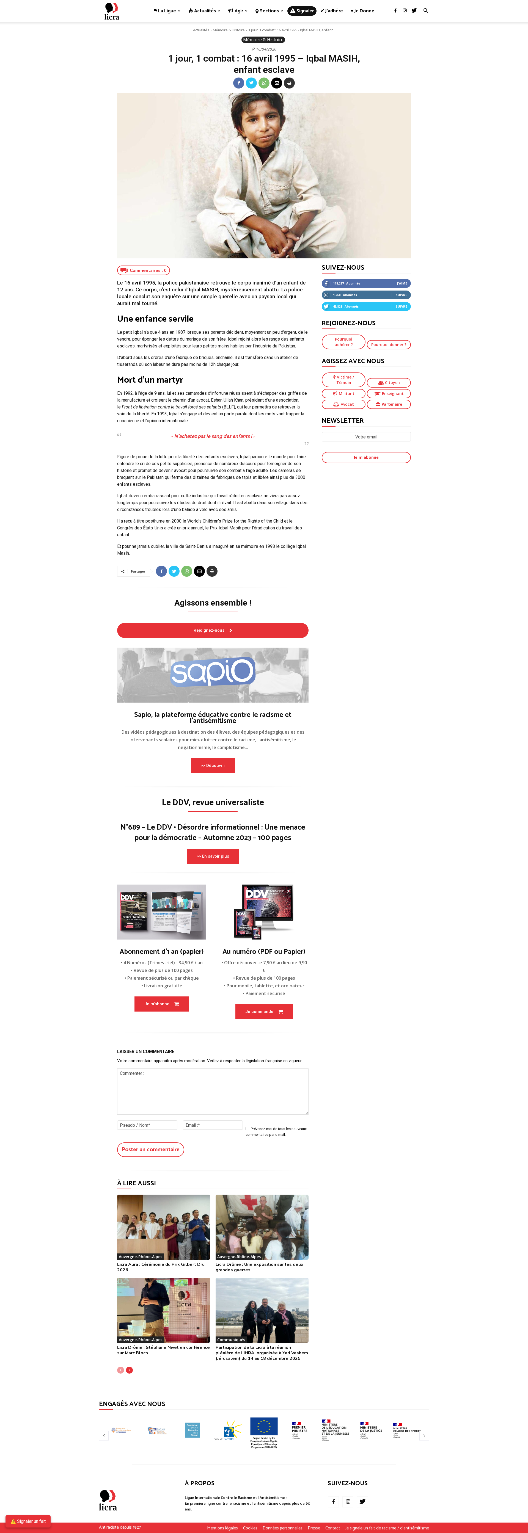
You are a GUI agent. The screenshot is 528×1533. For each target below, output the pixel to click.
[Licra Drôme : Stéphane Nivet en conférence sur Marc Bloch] (163, 1310)
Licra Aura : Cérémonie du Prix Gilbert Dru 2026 (161, 1267)
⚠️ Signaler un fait (28, 1521)
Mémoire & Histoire (229, 29)
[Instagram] (405, 11)
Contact (332, 1528)
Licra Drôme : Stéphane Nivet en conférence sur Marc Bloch (163, 1350)
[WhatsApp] (264, 83)
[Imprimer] (289, 83)
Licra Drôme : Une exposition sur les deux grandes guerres (259, 1267)
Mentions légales (222, 1528)
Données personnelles (282, 1528)
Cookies (250, 1528)
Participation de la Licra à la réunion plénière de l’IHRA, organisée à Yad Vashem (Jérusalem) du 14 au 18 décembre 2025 (262, 1352)
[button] (425, 11)
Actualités (201, 29)
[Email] (276, 83)
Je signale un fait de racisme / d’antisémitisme (387, 1528)
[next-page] (129, 1370)
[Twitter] (414, 11)
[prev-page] (120, 1370)
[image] (213, 675)
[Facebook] (395, 11)
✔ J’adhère (331, 11)
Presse (314, 1528)
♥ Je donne (362, 11)
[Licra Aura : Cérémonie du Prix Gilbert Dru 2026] (163, 1227)
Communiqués (231, 1339)
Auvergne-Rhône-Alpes (140, 1256)
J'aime (402, 283)
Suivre (401, 295)
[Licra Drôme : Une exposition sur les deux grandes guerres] (262, 1227)
